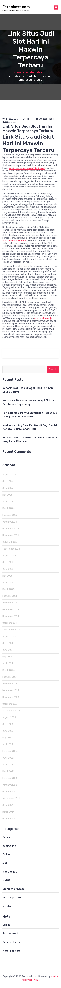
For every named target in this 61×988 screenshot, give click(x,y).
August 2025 (9, 555)
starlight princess (13, 888)
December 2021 (10, 791)
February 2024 (10, 677)
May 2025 (7, 575)
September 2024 (11, 629)
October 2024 (9, 623)
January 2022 (9, 785)
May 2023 (7, 737)
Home (17, 72)
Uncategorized (34, 72)
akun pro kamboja (43, 318)
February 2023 (10, 751)
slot (4, 863)
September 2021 (11, 798)
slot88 (6, 880)
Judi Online (9, 845)
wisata (6, 906)
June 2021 (7, 805)
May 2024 (7, 656)
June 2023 (8, 731)
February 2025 (10, 596)
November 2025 (10, 535)
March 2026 (8, 508)
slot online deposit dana (14, 240)
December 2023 (10, 690)
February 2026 (10, 515)
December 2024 (10, 609)
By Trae (27, 118)
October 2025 (9, 542)
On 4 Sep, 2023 (10, 118)
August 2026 (9, 474)
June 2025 (8, 569)
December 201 (9, 818)
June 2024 (8, 650)
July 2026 (7, 481)
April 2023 (7, 744)
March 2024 (8, 670)
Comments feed (12, 942)
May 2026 (7, 495)
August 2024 (9, 636)
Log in (6, 924)
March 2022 (8, 771)
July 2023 (7, 724)
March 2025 (8, 589)
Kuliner (6, 854)
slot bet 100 (9, 871)
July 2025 (7, 562)
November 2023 (10, 697)
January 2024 (9, 683)
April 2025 (7, 582)
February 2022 (10, 778)
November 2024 (10, 616)
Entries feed (10, 933)
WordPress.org (11, 950)
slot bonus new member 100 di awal (27, 168)
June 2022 (8, 758)
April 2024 (7, 663)
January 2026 (9, 522)
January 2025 (9, 602)
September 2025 (11, 548)
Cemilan (7, 837)
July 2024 (7, 643)
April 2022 (7, 764)
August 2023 (9, 717)
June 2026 (8, 488)
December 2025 (10, 528)
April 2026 (7, 501)
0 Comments (12, 122)
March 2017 (8, 812)
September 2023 (11, 710)
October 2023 (9, 704)
